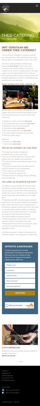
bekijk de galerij (8, 356)
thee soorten (14, 66)
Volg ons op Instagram (12, 392)
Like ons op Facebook (12, 390)
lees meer (28, 121)
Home (3, 39)
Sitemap (16, 402)
